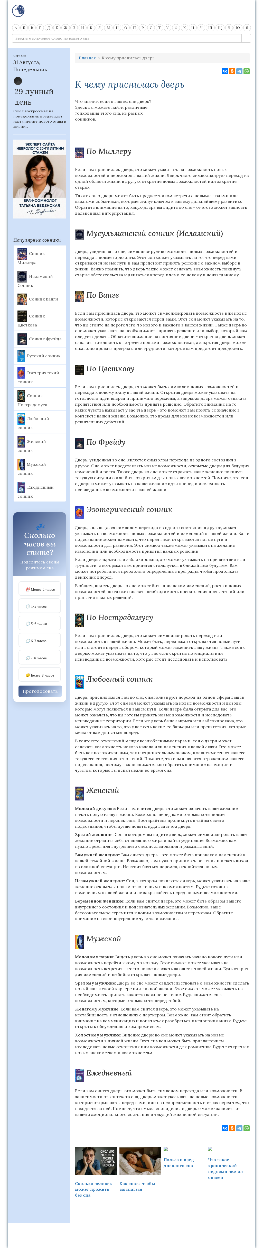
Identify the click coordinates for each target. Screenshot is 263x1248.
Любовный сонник (33, 423)
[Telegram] (239, 71)
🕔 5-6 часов (36, 624)
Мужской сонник (31, 468)
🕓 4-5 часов (36, 606)
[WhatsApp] (246, 71)
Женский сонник (31, 446)
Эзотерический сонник (38, 377)
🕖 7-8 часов (36, 658)
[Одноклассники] (232, 71)
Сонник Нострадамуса (32, 400)
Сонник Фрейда (45, 338)
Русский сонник (43, 355)
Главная (87, 57)
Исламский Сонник (35, 281)
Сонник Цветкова (31, 320)
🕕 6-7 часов (35, 641)
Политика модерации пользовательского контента (131, 1229)
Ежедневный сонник (35, 491)
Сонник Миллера (31, 258)
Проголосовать (40, 691)
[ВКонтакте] (225, 71)
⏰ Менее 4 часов (40, 589)
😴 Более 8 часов (39, 675)
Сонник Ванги (43, 299)
